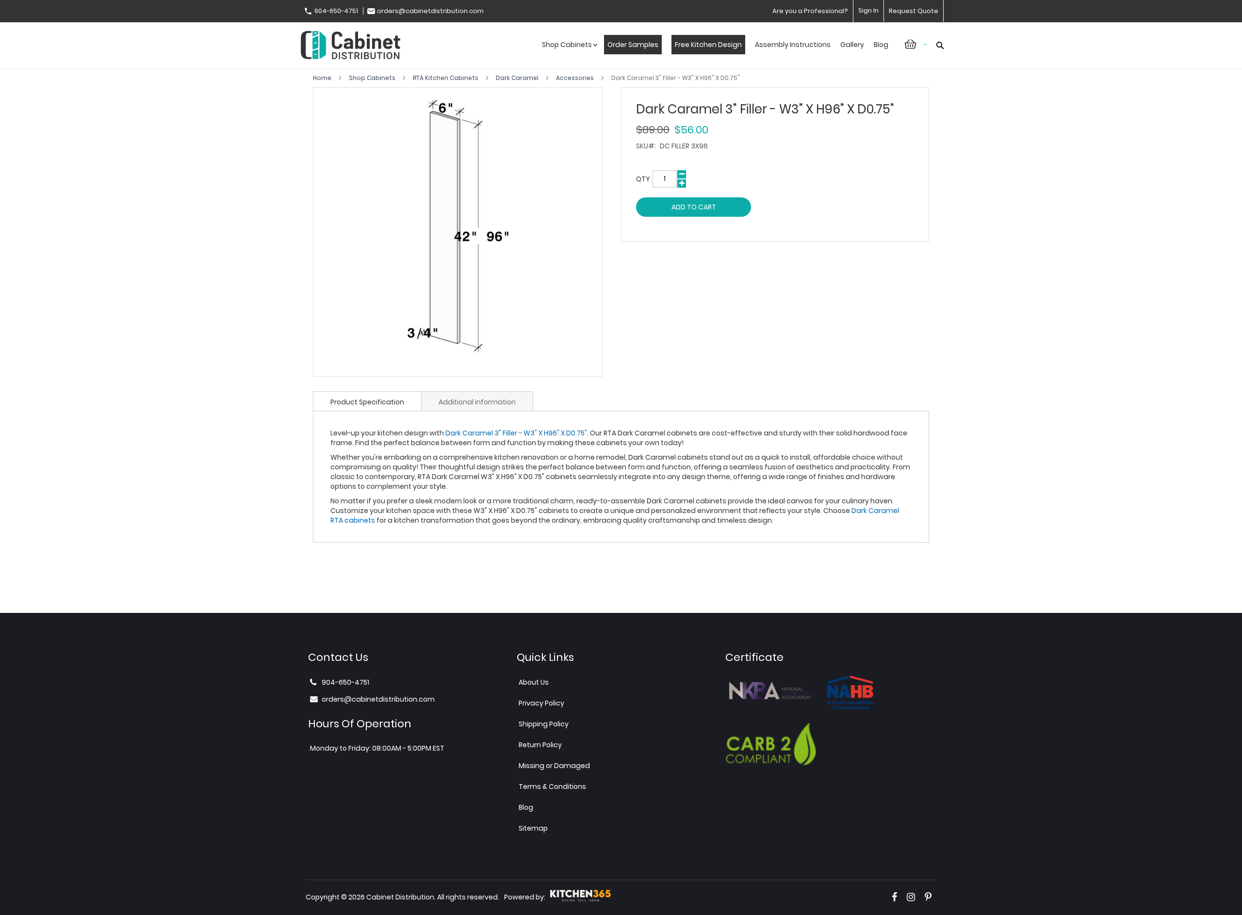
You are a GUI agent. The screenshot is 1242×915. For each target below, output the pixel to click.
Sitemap (533, 828)
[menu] (715, 55)
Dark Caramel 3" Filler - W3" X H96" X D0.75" (516, 433)
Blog (526, 807)
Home (323, 78)
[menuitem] (568, 55)
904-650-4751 (336, 11)
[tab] (367, 401)
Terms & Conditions (552, 786)
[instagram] (911, 897)
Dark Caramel (518, 78)
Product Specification (367, 402)
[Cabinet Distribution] (350, 46)
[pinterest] (928, 897)
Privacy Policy (541, 703)
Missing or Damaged (554, 766)
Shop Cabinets (373, 78)
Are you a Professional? (810, 11)
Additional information (477, 402)
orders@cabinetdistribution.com (430, 11)
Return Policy (540, 745)
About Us (534, 682)
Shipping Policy (544, 724)
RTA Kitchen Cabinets (446, 78)
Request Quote (913, 11)
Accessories (575, 78)
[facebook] (894, 897)
